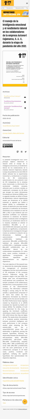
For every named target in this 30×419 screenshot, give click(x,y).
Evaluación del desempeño (11, 368)
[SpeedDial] (24, 401)
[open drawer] (27, 3)
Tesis (27, 8)
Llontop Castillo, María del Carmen (13, 133)
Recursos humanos (8, 370)
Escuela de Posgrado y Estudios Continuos (10, 8)
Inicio (3, 8)
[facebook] (21, 151)
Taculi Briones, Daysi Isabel (11, 126)
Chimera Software (22, 409)
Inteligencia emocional (10, 365)
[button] (15, 102)
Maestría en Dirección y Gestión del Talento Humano (20, 8)
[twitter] (25, 151)
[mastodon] (17, 151)
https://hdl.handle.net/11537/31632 (13, 380)
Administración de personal (11, 373)
